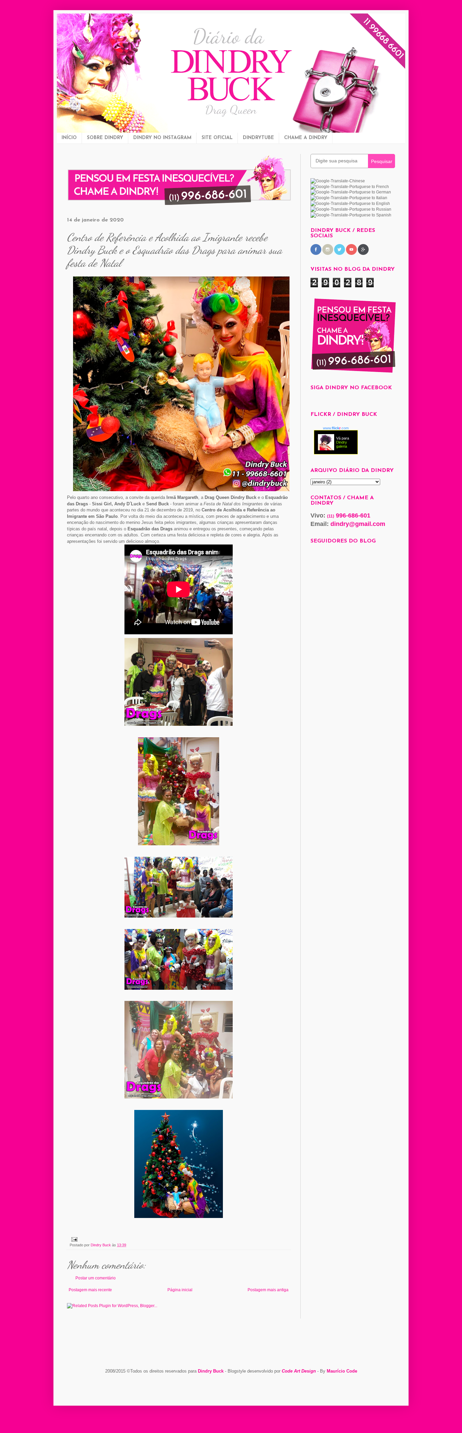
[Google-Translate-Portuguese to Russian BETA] (350, 209)
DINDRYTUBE (258, 137)
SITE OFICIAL (217, 137)
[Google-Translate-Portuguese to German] (350, 192)
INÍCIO (69, 137)
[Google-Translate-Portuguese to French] (349, 186)
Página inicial (179, 1290)
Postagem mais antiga (268, 1290)
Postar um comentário (95, 1278)
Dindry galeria (341, 444)
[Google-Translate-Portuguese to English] (350, 203)
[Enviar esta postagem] (73, 1239)
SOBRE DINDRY (105, 137)
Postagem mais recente (90, 1290)
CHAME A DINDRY (305, 137)
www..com (336, 428)
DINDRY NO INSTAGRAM (162, 137)
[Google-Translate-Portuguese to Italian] (348, 197)
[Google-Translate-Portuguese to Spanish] (350, 215)
